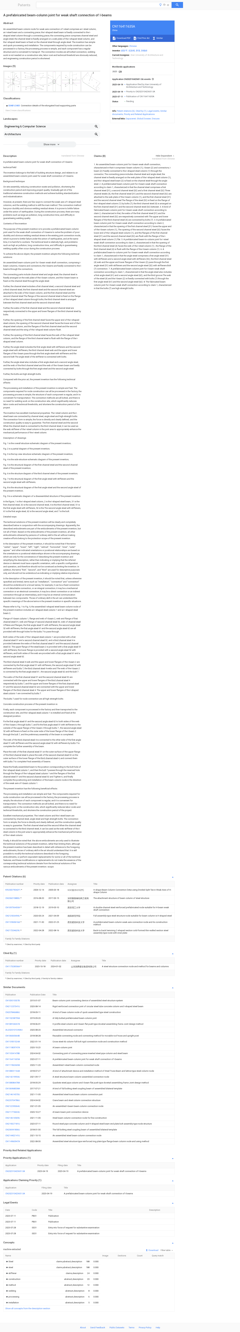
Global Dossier (144, 118)
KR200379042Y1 (13, 890)
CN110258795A (12, 1018)
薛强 (138, 50)
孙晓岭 (144, 50)
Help (158, 1327)
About (83, 1327)
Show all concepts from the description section (27, 1308)
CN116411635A (12, 1059)
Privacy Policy (145, 1327)
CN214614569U (12, 1118)
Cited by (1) (141, 111)
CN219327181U (12, 1124)
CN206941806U (12, 1129)
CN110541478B (12, 1053)
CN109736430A (12, 907)
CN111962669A (12, 1065)
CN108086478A (12, 1082)
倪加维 (131, 50)
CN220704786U (12, 1100)
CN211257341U (12, 1006)
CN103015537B (12, 1000)
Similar (159, 38)
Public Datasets (117, 1327)
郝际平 (124, 50)
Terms (131, 1327)
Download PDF (123, 38)
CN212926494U (12, 916)
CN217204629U (12, 930)
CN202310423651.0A (15, 1171)
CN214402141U (12, 1135)
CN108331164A (12, 1071)
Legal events (153, 111)
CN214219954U (12, 1077)
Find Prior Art (143, 38)
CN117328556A (12, 966)
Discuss (156, 118)
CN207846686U (12, 1012)
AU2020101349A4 (13, 1030)
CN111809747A (12, 1047)
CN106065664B (12, 1035)
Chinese (133, 46)
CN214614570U (12, 1094)
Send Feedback (97, 1327)
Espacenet (131, 118)
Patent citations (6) (126, 111)
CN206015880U (12, 898)
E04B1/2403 (14, 105)
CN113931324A (12, 1041)
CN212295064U (12, 1106)
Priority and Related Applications (139, 114)
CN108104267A (12, 1024)
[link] (40, 105)
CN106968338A (12, 1088)
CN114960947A (12, 1141)
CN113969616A (12, 922)
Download (153, 1250)
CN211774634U (12, 1112)
